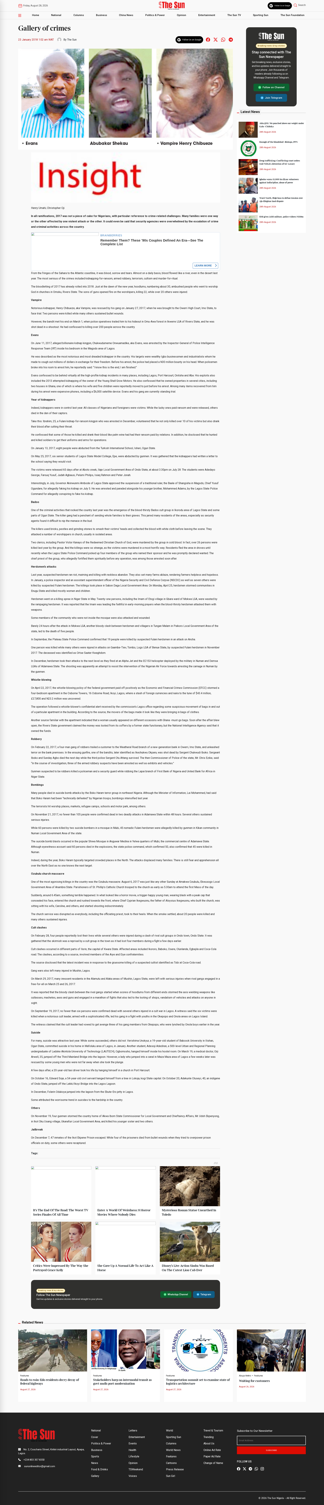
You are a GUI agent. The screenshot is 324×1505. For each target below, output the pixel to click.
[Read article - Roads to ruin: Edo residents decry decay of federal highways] (52, 1350)
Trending (209, 1437)
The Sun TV (234, 15)
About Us (209, 1443)
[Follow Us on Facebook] (238, 1469)
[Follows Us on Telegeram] (231, 39)
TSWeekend (136, 1469)
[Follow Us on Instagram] (262, 1469)
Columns (78, 15)
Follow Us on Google (282, 6)
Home (35, 15)
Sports (95, 1456)
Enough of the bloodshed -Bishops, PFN (278, 142)
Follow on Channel (274, 87)
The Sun (72, 39)
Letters (133, 1430)
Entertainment (206, 15)
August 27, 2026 (28, 1389)
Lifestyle (134, 1456)
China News (126, 15)
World (169, 1430)
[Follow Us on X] (244, 1469)
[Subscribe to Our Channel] (250, 1469)
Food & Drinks (99, 1469)
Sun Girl (170, 1476)
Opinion (181, 15)
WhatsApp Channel (178, 1294)
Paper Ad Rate (212, 1456)
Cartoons (171, 1463)
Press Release (175, 1469)
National (56, 15)
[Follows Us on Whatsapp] (223, 39)
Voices (133, 1476)
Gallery (95, 1476)
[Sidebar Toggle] (19, 15)
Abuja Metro (245, 1376)
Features (24, 1376)
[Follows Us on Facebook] (208, 39)
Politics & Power (155, 15)
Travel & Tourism (213, 1430)
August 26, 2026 (246, 1386)
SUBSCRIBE (271, 1450)
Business (101, 15)
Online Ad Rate (212, 1450)
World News (173, 1450)
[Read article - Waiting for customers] (271, 1350)
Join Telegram (273, 97)
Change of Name (213, 1463)
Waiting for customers (254, 1381)
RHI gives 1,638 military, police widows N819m (281, 217)
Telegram (205, 1294)
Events (133, 1443)
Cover (94, 1437)
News (94, 1463)
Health (132, 1450)
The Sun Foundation (292, 15)
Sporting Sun (260, 15)
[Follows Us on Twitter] (215, 39)
